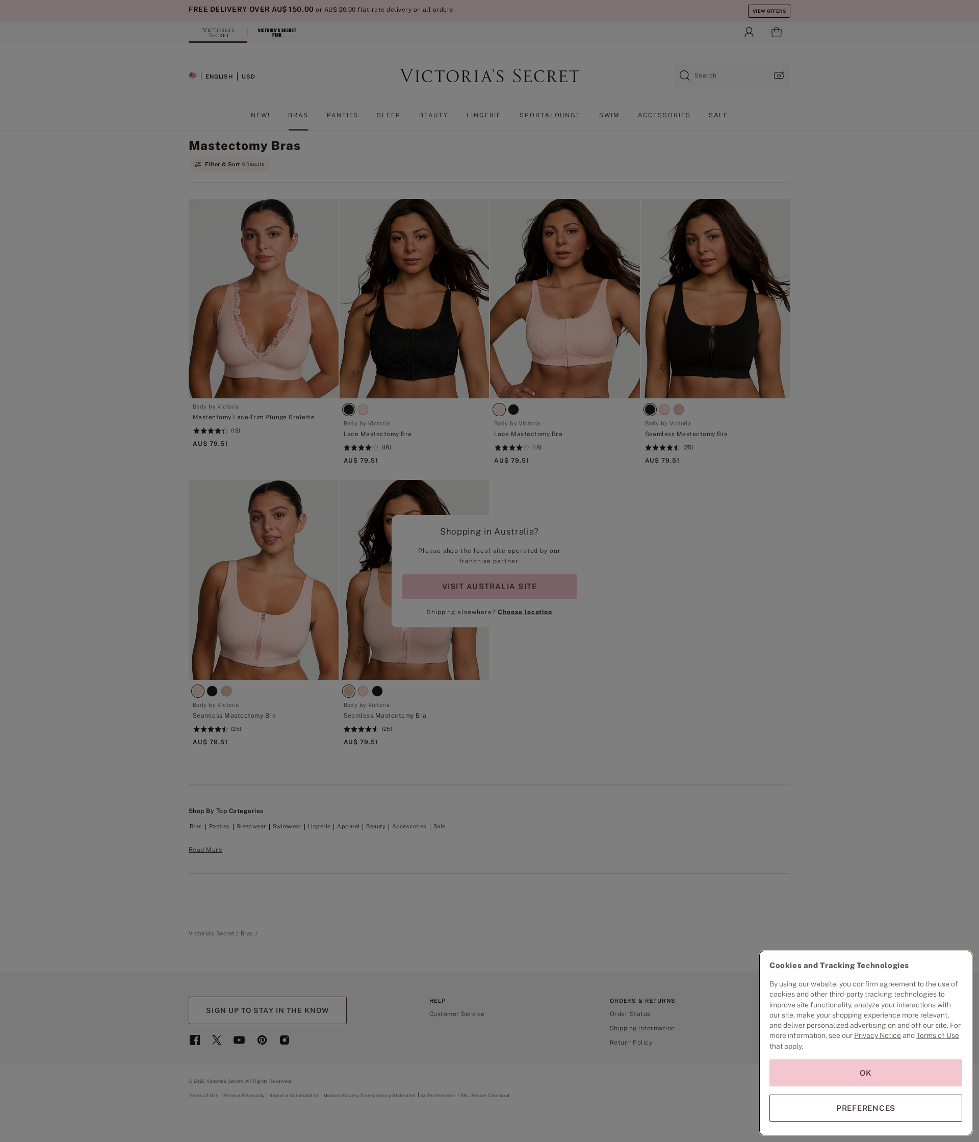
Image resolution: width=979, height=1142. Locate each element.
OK (866, 1073)
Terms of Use (937, 1035)
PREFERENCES (865, 1108)
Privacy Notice (877, 1035)
